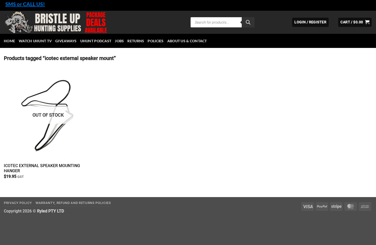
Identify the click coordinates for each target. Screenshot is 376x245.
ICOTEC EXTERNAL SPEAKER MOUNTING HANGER (42, 168)
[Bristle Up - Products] (93, 22)
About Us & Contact (187, 41)
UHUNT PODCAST (96, 41)
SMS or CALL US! (25, 4)
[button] (355, 22)
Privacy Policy (18, 203)
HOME (9, 41)
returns (135, 41)
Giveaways (66, 41)
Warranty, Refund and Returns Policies (73, 203)
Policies (155, 41)
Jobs (119, 41)
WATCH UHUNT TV (35, 41)
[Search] (248, 22)
